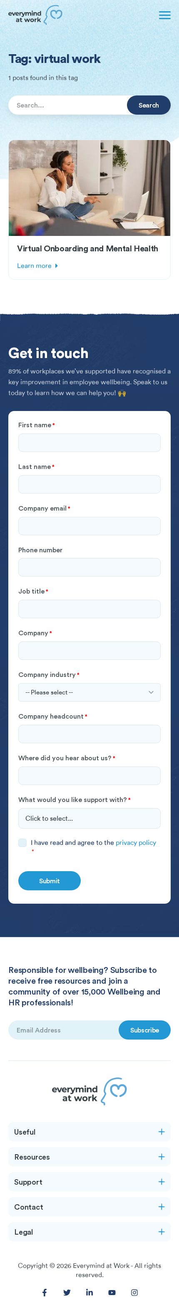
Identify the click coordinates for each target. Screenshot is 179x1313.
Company (35, 633)
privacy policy (136, 843)
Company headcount (52, 716)
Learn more (34, 266)
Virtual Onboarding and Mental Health (87, 248)
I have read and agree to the (93, 846)
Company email (44, 508)
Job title (33, 591)
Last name (36, 466)
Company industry (49, 674)
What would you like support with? (74, 799)
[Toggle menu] (163, 15)
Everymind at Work (101, 1266)
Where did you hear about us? (66, 758)
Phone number (40, 550)
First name (36, 425)
